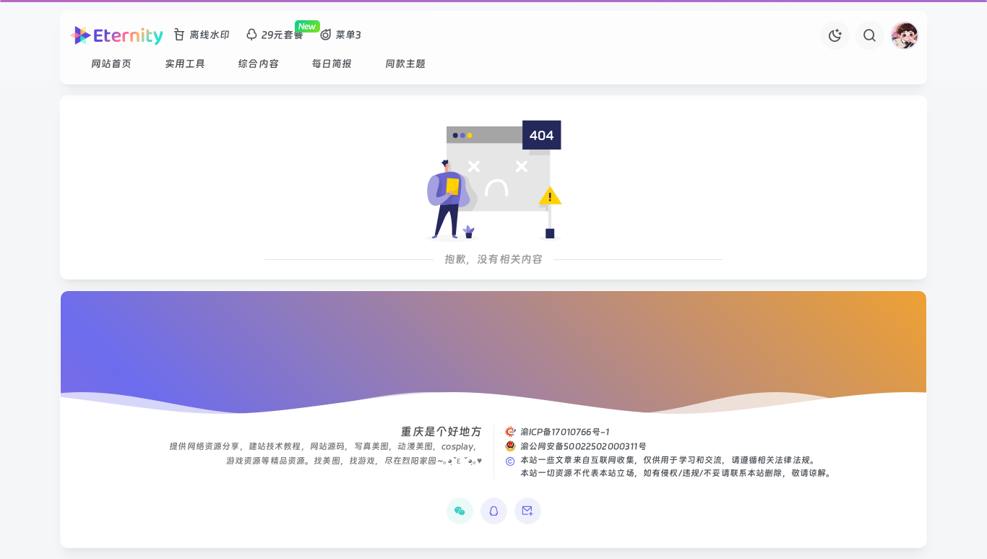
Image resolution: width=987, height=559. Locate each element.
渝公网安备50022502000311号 (583, 446)
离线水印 (209, 34)
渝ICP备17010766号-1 (565, 432)
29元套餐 (283, 34)
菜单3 (348, 34)
